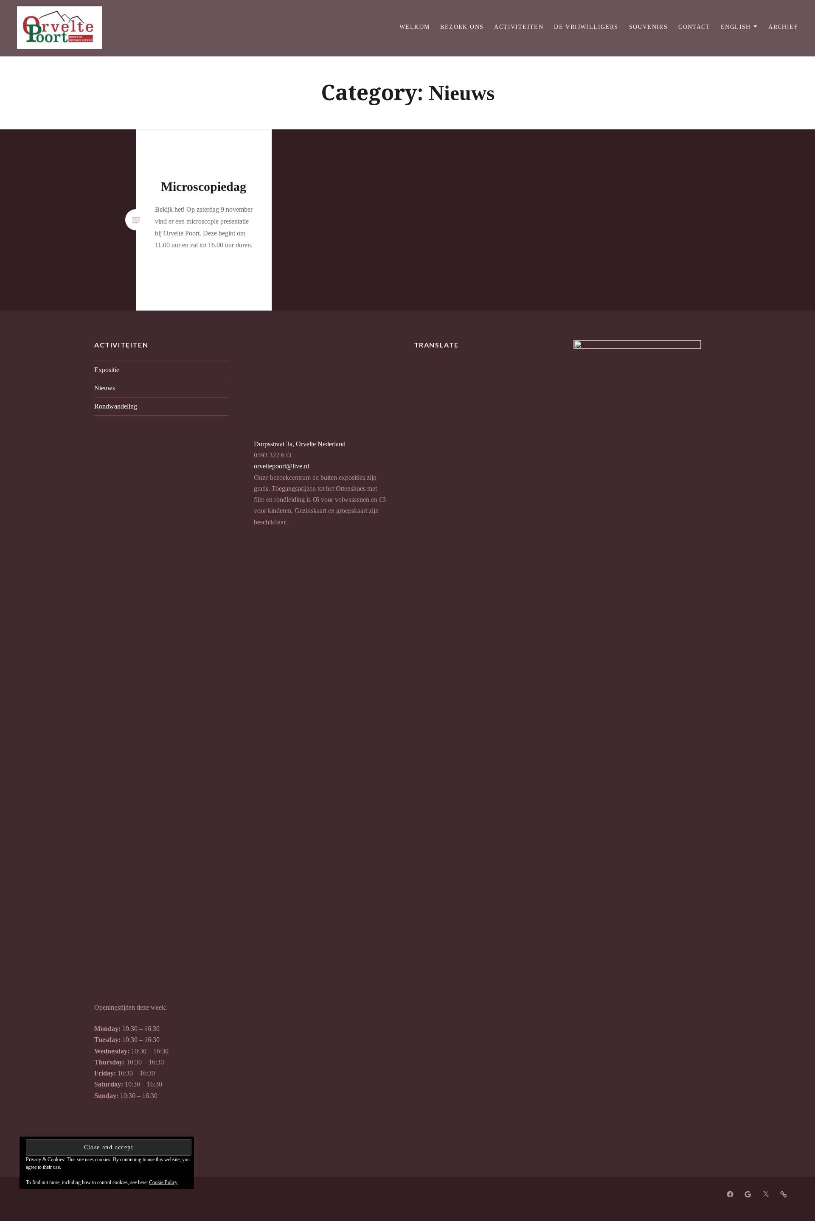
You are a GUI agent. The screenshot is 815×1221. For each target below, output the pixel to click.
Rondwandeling (115, 406)
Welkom (414, 27)
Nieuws (104, 388)
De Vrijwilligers (586, 27)
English (736, 27)
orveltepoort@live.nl (281, 466)
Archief (783, 27)
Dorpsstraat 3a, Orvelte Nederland (300, 444)
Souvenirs (648, 27)
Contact (694, 27)
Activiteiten (518, 27)
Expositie (106, 370)
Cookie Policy (163, 1182)
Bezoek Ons (461, 27)
